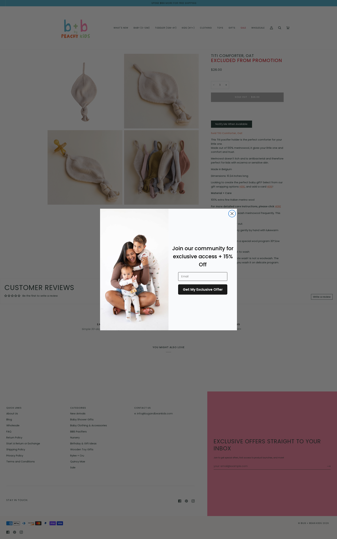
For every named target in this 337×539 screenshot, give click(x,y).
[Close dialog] (232, 213)
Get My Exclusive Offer (203, 289)
